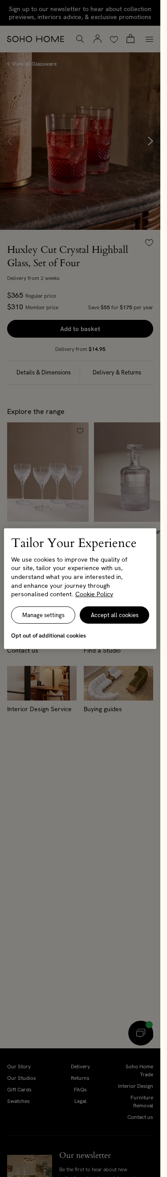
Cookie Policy (94, 594)
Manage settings (43, 615)
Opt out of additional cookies (48, 635)
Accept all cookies (114, 615)
